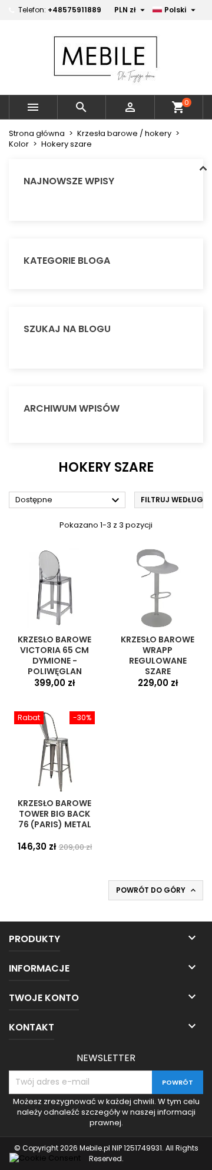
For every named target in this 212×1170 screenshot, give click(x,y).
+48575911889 (74, 10)
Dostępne (68, 500)
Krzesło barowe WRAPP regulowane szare (157, 655)
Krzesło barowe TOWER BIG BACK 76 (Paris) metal (54, 813)
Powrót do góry (157, 890)
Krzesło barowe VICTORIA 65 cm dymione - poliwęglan (54, 655)
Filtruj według (172, 500)
